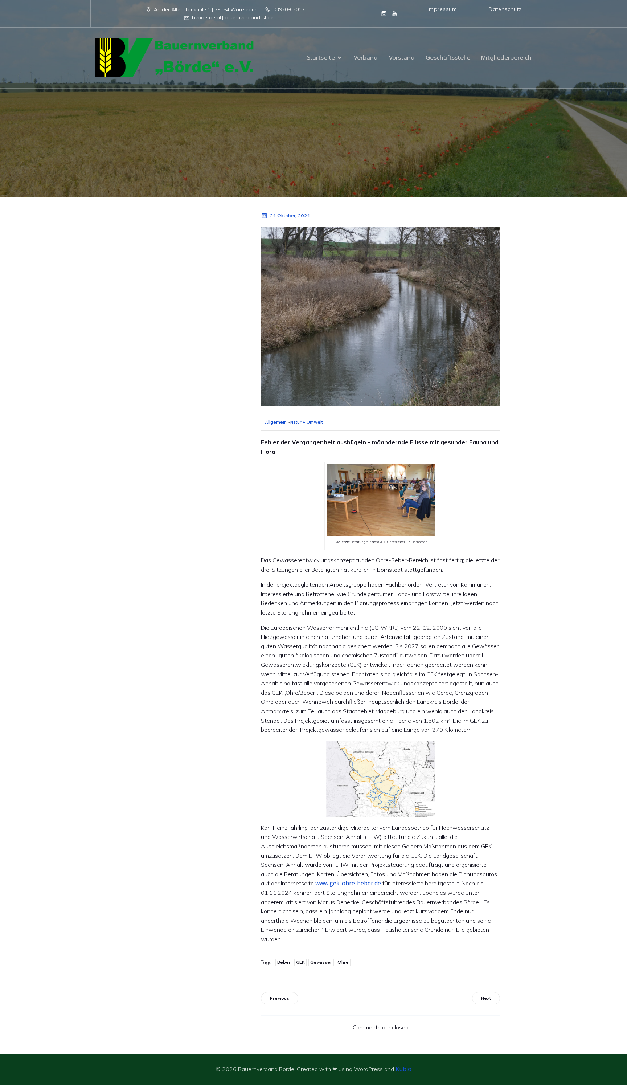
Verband (365, 57)
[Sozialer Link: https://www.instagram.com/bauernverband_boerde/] (383, 13)
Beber (284, 962)
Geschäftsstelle (448, 57)
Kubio (403, 1069)
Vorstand (402, 57)
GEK (300, 962)
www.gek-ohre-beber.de (348, 883)
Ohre (343, 962)
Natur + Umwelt (306, 422)
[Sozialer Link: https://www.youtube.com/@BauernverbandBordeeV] (394, 13)
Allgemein (276, 422)
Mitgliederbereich (506, 57)
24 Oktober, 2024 (290, 215)
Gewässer (321, 962)
